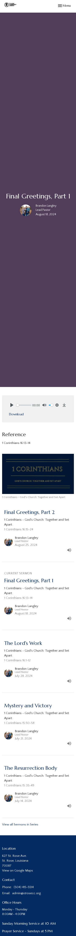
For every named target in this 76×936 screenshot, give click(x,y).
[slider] (23, 405)
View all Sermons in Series (20, 824)
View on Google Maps (17, 870)
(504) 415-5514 (24, 887)
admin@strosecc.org (26, 893)
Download (16, 414)
